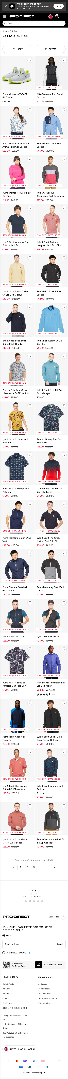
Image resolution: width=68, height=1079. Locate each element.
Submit (60, 944)
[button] (5, 6)
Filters (52, 49)
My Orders (42, 983)
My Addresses (44, 988)
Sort (20, 49)
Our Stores (7, 1003)
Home (5, 31)
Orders (5, 998)
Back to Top (54, 916)
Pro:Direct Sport (38, 1072)
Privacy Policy (44, 1003)
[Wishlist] (29, 60)
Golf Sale (13, 31)
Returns (5, 993)
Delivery (6, 988)
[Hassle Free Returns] (34, 892)
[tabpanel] (34, 944)
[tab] (7, 935)
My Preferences (44, 993)
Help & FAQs (8, 983)
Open (58, 6)
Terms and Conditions (47, 998)
